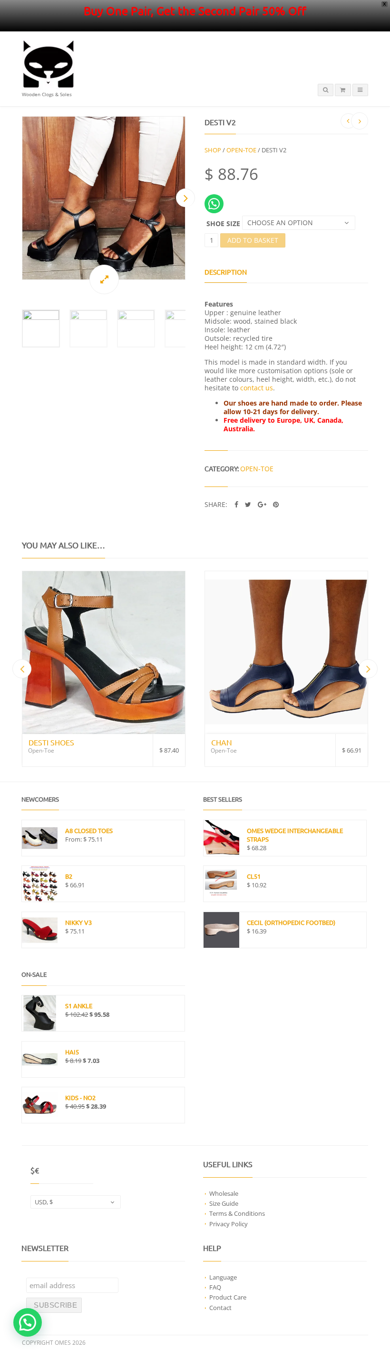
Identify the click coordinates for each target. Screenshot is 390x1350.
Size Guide (223, 1203)
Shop (213, 150)
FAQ (215, 1287)
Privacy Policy (228, 1224)
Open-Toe (241, 150)
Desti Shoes (51, 742)
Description (226, 272)
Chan (221, 742)
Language (223, 1277)
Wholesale (223, 1193)
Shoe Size (223, 223)
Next (185, 198)
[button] (27, 1322)
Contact (220, 1307)
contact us (256, 387)
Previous (21, 198)
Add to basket (252, 240)
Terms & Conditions (237, 1213)
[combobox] (75, 1202)
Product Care (227, 1297)
